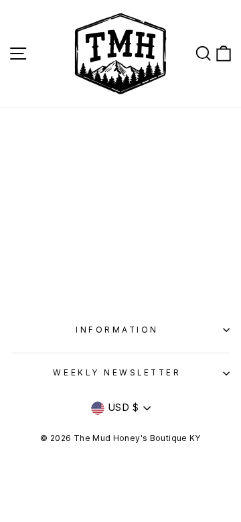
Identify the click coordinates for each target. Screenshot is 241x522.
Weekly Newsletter (117, 372)
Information (117, 330)
